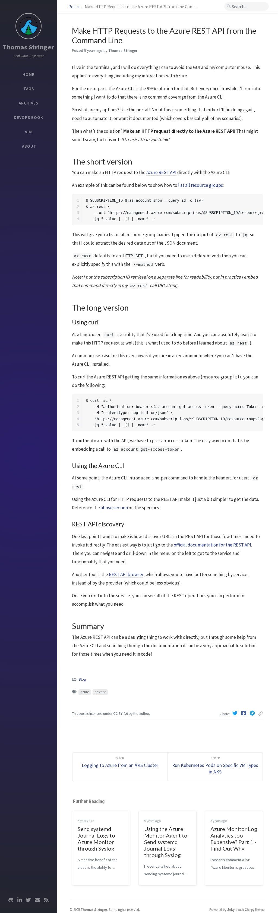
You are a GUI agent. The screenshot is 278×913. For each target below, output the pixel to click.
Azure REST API (161, 172)
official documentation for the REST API (212, 545)
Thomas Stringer (28, 47)
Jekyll (232, 909)
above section (114, 508)
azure (84, 692)
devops (100, 692)
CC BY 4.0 (120, 713)
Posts (74, 6)
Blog (82, 679)
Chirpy (249, 909)
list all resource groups (200, 185)
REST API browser (126, 574)
